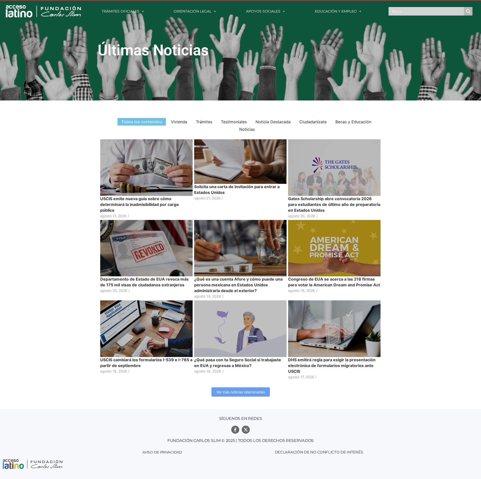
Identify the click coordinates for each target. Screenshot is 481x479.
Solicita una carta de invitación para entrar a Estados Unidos (237, 189)
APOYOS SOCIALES (263, 11)
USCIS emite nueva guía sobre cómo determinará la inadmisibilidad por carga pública (139, 204)
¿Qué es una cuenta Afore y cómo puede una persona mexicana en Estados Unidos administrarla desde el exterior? (238, 285)
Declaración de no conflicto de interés (319, 452)
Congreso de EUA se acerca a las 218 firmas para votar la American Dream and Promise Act (334, 282)
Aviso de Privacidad (162, 452)
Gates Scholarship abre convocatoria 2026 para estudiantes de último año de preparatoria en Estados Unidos (334, 204)
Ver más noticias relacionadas (240, 392)
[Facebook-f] (235, 430)
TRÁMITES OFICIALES (120, 11)
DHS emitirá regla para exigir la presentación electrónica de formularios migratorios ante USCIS (332, 365)
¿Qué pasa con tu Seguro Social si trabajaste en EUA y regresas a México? (237, 362)
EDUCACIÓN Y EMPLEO (336, 11)
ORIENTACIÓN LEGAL (192, 11)
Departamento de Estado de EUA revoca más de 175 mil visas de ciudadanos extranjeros (144, 282)
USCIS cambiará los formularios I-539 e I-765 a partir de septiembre (146, 362)
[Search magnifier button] (468, 11)
